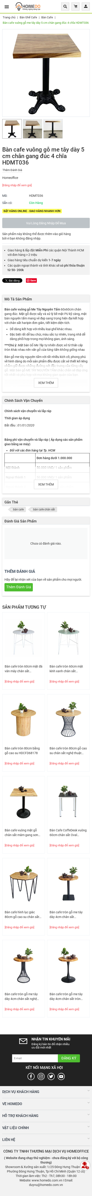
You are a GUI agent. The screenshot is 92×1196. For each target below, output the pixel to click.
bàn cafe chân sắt (44, 509)
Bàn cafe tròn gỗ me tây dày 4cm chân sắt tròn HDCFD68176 (66, 996)
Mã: (4, 195)
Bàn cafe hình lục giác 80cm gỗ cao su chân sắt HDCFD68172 (22, 914)
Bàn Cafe (47, 17)
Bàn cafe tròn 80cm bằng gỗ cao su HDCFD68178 (22, 751)
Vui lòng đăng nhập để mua (46, 223)
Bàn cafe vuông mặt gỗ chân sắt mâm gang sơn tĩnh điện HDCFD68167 (21, 832)
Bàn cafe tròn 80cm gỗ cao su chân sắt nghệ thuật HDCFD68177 (68, 751)
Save (33, 280)
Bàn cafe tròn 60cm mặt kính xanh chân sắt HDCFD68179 (66, 669)
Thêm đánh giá (12, 170)
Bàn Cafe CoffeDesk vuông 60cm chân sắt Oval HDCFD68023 (68, 832)
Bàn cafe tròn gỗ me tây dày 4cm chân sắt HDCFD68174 (66, 914)
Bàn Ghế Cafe (28, 17)
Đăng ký (68, 1058)
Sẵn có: (7, 203)
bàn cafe (18, 509)
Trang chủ (9, 17)
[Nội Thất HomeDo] (28, 6)
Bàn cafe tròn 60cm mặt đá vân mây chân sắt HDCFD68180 (23, 669)
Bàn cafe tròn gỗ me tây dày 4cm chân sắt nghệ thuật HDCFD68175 (21, 996)
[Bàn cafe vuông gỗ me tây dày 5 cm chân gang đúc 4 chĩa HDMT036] (46, 73)
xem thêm (46, 383)
